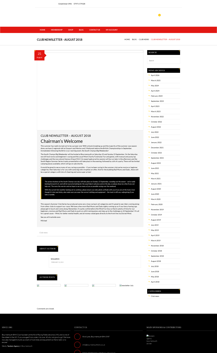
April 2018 (155, 282)
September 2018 (157, 256)
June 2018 (155, 271)
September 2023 (157, 101)
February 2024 (156, 96)
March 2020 (155, 199)
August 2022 (156, 127)
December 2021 (157, 147)
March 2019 (155, 240)
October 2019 (156, 215)
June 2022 (155, 137)
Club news (144, 39)
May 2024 (155, 86)
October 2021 (156, 153)
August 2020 (156, 189)
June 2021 (155, 168)
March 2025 (155, 80)
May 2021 (155, 173)
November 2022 (157, 116)
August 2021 (156, 163)
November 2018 (157, 246)
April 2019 (155, 235)
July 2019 (154, 225)
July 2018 (154, 266)
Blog (81, 30)
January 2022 (156, 142)
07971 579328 (79, 4)
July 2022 (154, 132)
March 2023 (155, 111)
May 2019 (155, 230)
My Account (112, 30)
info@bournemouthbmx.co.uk (93, 345)
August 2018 (156, 261)
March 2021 (155, 178)
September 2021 (157, 158)
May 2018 (155, 277)
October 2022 (156, 122)
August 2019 (156, 220)
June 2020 (155, 194)
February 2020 (156, 204)
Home (42, 30)
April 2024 (155, 91)
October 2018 (156, 251)
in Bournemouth (19, 346)
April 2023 (155, 106)
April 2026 (155, 75)
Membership (57, 30)
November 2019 (157, 209)
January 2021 (156, 184)
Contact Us (94, 30)
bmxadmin (55, 259)
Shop (70, 30)
